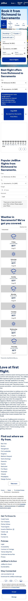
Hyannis (3, 464)
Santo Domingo (6, 459)
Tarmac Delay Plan (6, 552)
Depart (4, 52)
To (3, 47)
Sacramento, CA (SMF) (10, 49)
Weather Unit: (23, 227)
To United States (19, 490)
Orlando (3, 474)
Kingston (4, 454)
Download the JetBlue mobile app (11, 576)
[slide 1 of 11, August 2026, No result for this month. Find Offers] (14, 114)
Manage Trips (20, 3)
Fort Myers (4, 469)
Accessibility (5, 547)
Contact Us (4, 537)
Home (3, 490)
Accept (14, 592)
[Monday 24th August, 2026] (8, 141)
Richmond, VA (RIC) (9, 43)
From (4, 41)
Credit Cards (5, 519)
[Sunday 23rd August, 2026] (6, 141)
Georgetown (5, 448)
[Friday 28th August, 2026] (18, 141)
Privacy (3, 557)
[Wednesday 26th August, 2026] (13, 141)
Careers (4, 532)
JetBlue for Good (6, 564)
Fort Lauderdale (6, 451)
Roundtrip (6, 33)
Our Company (5, 521)
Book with (3, 193)
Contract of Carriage (7, 549)
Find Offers (13, 116)
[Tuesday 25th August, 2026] (11, 141)
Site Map (3, 534)
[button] (16, 33)
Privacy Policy (15, 587)
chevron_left (2, 114)
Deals (9, 490)
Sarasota (3, 461)
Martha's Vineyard (6, 456)
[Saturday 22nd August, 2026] (3, 141)
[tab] (4, 24)
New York (4, 443)
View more (14, 483)
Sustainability (5, 567)
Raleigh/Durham (6, 479)
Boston (3, 446)
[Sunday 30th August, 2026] (23, 141)
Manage (14, 597)
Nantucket (4, 466)
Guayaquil (4, 471)
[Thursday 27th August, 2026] (16, 141)
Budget (3, 186)
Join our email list (7, 574)
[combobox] (14, 83)
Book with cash (7, 37)
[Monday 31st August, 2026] (26, 141)
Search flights (14, 59)
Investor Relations (7, 529)
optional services (10, 506)
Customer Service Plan (8, 554)
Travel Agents (5, 527)
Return (16, 52)
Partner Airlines (5, 524)
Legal (2, 544)
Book (13, 3)
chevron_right (26, 114)
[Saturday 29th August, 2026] (21, 141)
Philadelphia (4, 476)
